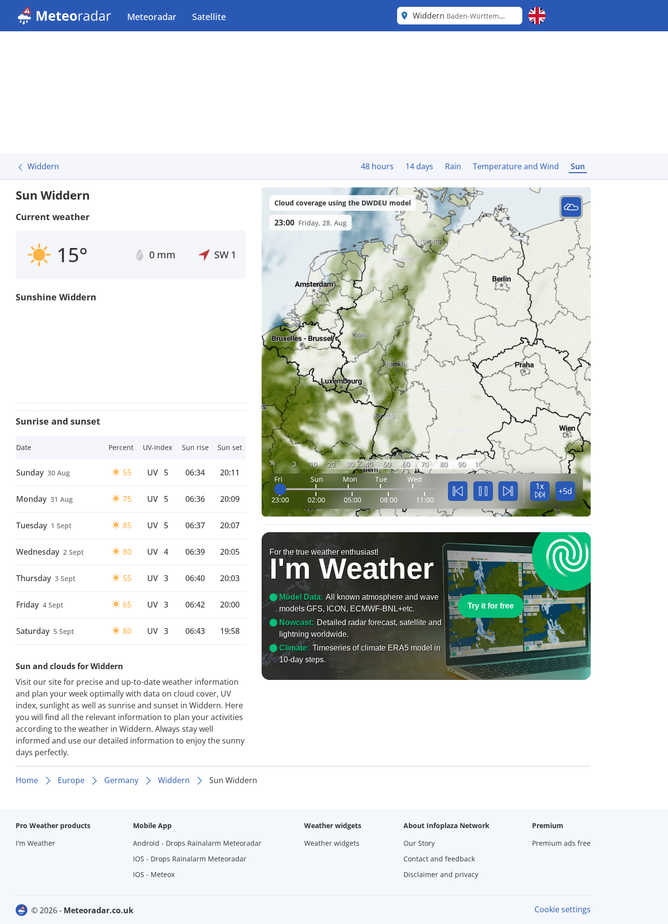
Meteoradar (152, 17)
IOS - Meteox (154, 874)
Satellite (209, 17)
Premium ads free (561, 843)
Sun (578, 166)
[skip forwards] (508, 491)
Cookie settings (562, 909)
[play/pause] (483, 491)
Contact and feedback (439, 858)
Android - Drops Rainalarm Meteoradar (197, 843)
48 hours (377, 166)
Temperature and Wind (516, 166)
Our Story (419, 843)
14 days (419, 166)
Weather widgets (331, 843)
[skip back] (458, 491)
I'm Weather (35, 843)
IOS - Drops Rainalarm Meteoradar (189, 858)
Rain (453, 166)
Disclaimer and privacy (440, 874)
